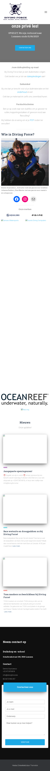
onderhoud (22, 92)
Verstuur (25, 742)
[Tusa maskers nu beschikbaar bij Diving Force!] (25, 572)
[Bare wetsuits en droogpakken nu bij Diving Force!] (25, 509)
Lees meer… (16, 546)
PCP (32, 120)
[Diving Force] (16, 12)
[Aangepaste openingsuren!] (25, 449)
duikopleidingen (34, 76)
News (5, 467)
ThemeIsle (34, 765)
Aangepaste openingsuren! (17, 471)
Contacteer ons (25, 48)
